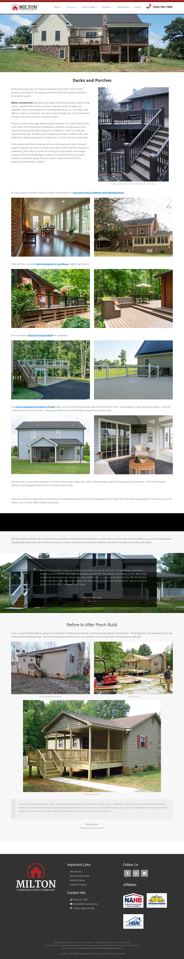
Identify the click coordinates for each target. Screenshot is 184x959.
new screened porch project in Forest (35, 406)
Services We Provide (79, 875)
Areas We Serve (77, 880)
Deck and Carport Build (40, 335)
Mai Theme (120, 953)
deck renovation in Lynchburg (52, 264)
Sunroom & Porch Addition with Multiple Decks (98, 192)
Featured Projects (78, 884)
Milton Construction (81, 953)
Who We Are (76, 871)
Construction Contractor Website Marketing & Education (99, 948)
